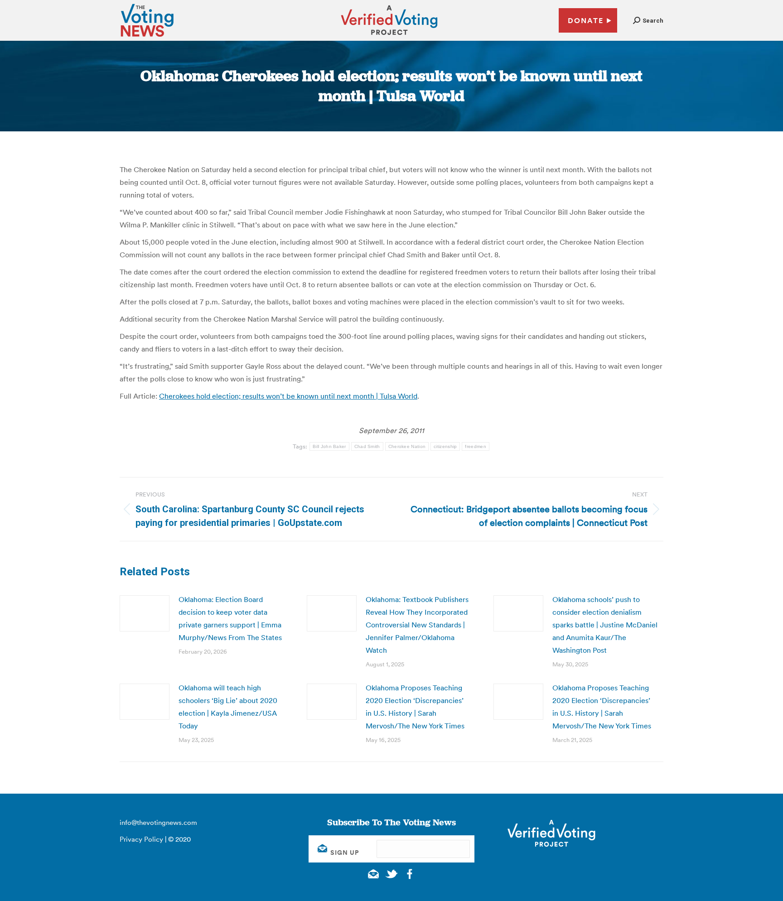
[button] (648, 20)
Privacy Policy (141, 839)
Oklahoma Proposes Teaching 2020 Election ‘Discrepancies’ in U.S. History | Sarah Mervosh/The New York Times (415, 706)
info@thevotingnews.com (158, 822)
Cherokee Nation (407, 446)
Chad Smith (367, 446)
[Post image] (144, 613)
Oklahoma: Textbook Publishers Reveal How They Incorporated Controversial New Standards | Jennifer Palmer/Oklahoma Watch (417, 625)
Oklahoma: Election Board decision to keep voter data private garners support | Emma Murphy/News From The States (230, 618)
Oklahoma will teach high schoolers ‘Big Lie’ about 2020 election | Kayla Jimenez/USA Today (228, 706)
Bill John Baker (329, 446)
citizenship (445, 446)
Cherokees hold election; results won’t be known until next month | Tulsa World (288, 395)
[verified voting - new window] (389, 36)
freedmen (475, 446)
